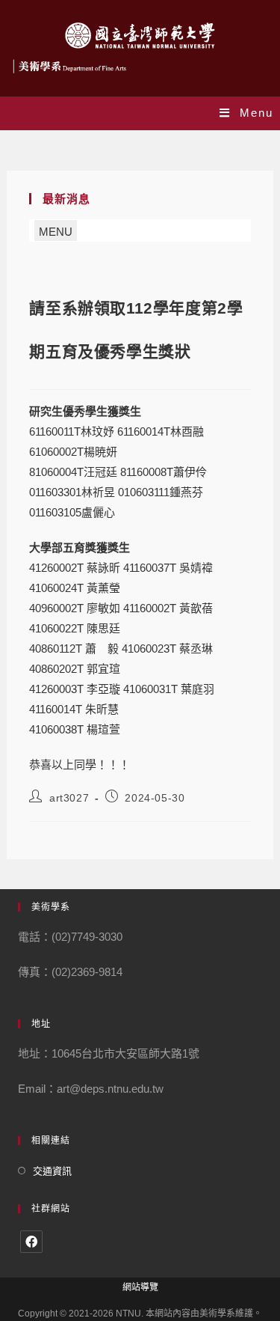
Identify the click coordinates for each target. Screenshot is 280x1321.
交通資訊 (52, 1171)
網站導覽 (140, 1287)
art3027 (69, 798)
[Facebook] (31, 1241)
